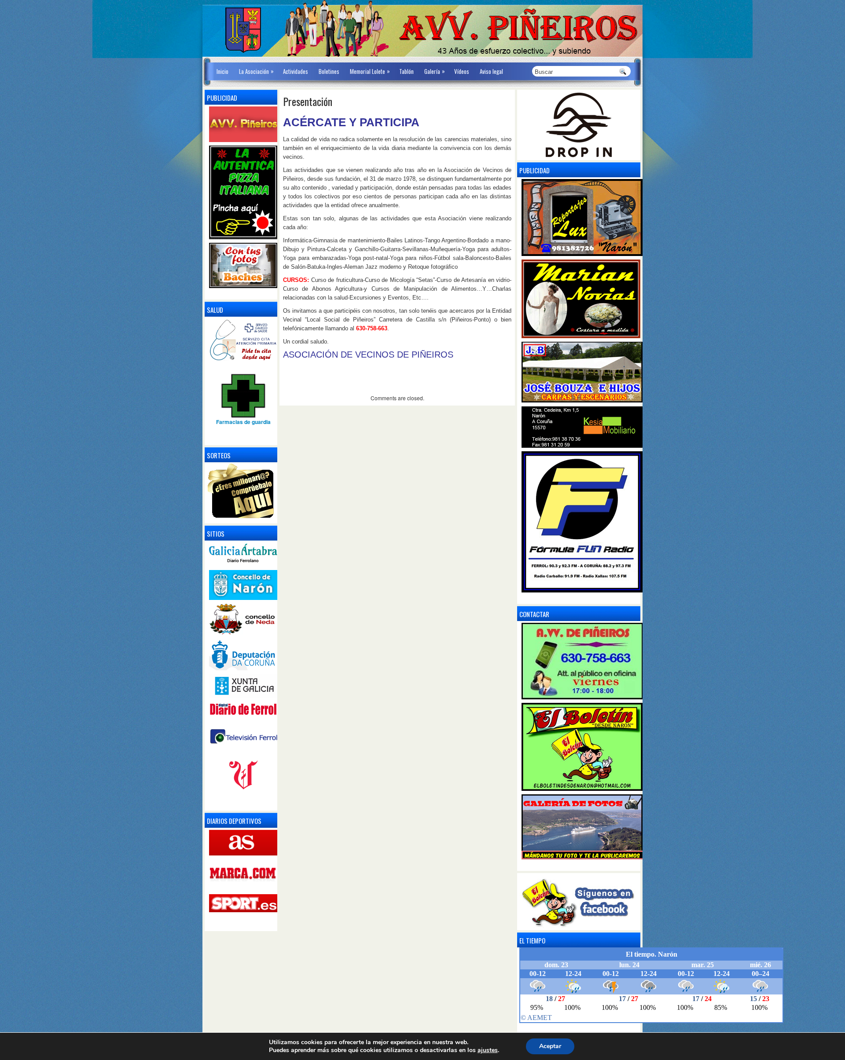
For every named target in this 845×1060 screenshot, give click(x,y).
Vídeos (461, 71)
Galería (434, 71)
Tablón (406, 71)
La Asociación (256, 71)
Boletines (329, 71)
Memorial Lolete (370, 71)
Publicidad (534, 170)
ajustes (488, 1050)
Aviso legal (491, 71)
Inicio (222, 71)
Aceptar (550, 1046)
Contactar (534, 614)
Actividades (295, 71)
